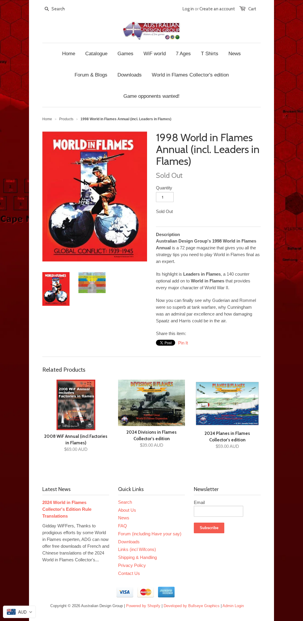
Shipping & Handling (137, 557)
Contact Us (129, 573)
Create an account (217, 9)
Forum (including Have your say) (149, 533)
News (123, 517)
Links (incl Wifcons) (137, 549)
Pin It (183, 342)
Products (66, 119)
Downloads (129, 541)
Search (125, 502)
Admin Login (233, 606)
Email (199, 502)
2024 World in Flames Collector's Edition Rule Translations (66, 509)
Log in (188, 9)
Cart (252, 9)
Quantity (164, 187)
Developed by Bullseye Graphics (192, 606)
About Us (127, 510)
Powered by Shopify (143, 606)
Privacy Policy (132, 565)
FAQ (122, 525)
